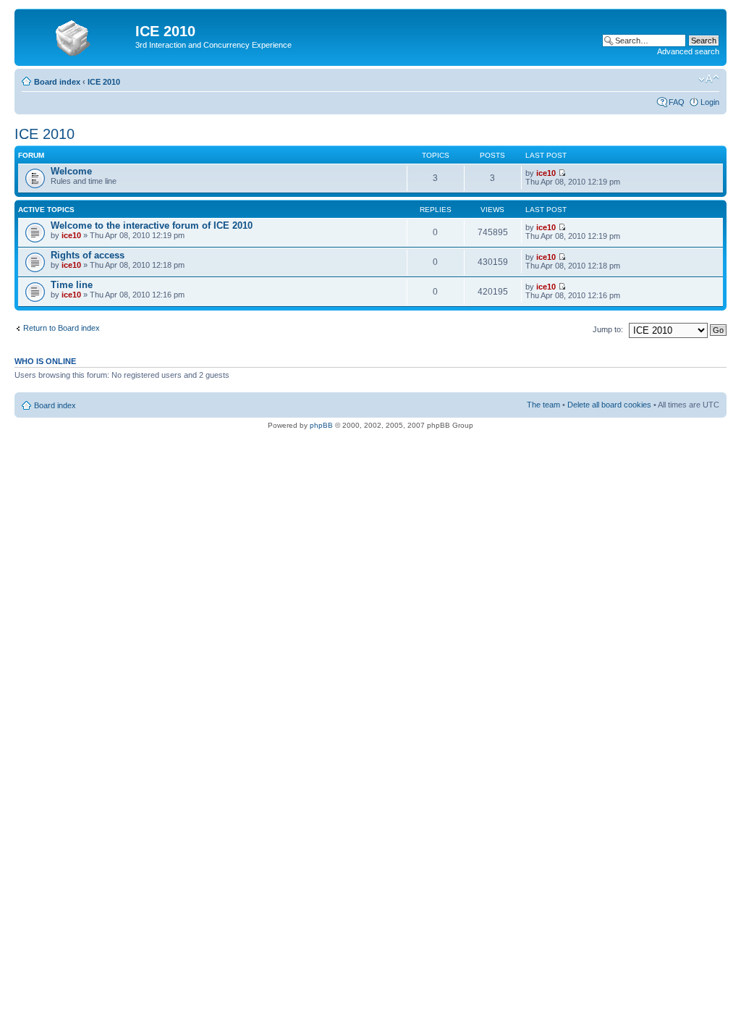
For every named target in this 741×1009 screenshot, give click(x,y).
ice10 (546, 173)
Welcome (71, 171)
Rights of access (87, 255)
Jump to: (608, 329)
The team (543, 404)
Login (709, 102)
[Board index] (76, 35)
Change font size (708, 78)
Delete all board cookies (609, 404)
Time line (72, 284)
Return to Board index (61, 328)
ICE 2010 (104, 81)
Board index (57, 81)
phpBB (321, 425)
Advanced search (688, 51)
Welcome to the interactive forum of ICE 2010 (152, 225)
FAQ (677, 102)
